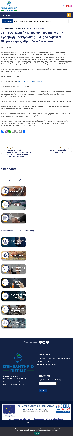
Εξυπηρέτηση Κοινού (13, 382)
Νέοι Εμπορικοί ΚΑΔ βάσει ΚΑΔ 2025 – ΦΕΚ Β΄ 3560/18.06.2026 (32, 21)
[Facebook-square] (64, 6)
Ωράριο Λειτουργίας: (12, 376)
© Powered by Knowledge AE (36, 423)
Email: (48, 364)
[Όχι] (71, 431)
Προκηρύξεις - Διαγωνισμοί (35, 29)
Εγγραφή (43, 390)
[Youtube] (67, 6)
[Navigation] (36, 149)
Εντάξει (37, 433)
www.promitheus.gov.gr (26, 81)
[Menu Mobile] (69, 15)
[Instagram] (70, 6)
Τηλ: (48, 362)
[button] (72, 1)
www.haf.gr (41, 81)
